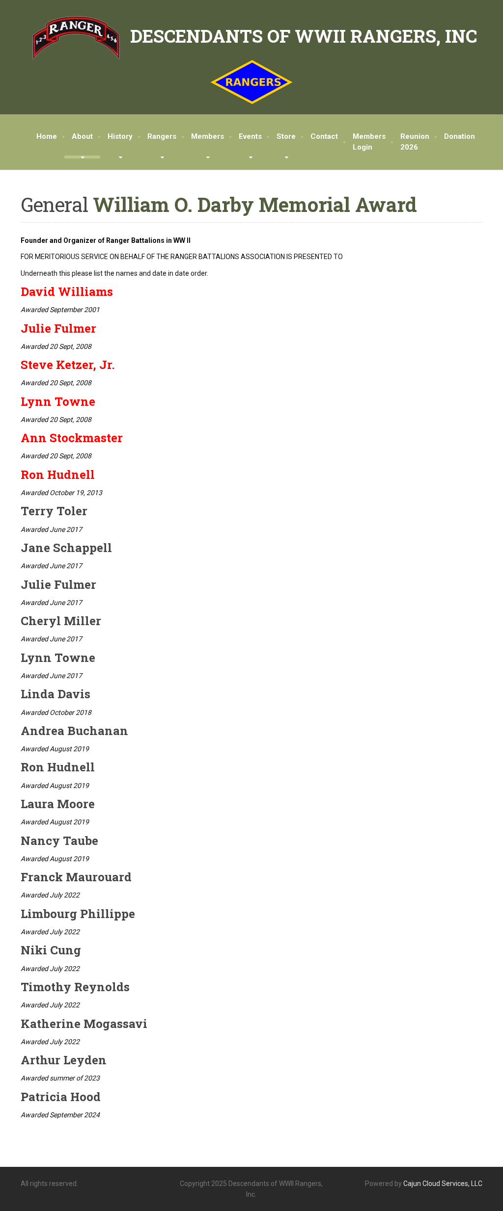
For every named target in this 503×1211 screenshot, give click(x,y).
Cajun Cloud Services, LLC (442, 1183)
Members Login (369, 142)
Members (207, 136)
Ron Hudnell (58, 474)
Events (250, 136)
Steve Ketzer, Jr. (68, 364)
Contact (324, 136)
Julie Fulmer (58, 328)
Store (286, 136)
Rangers (161, 136)
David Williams (67, 291)
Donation (459, 136)
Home (46, 136)
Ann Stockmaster (72, 438)
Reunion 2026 (414, 142)
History (120, 136)
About (82, 136)
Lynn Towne (58, 401)
